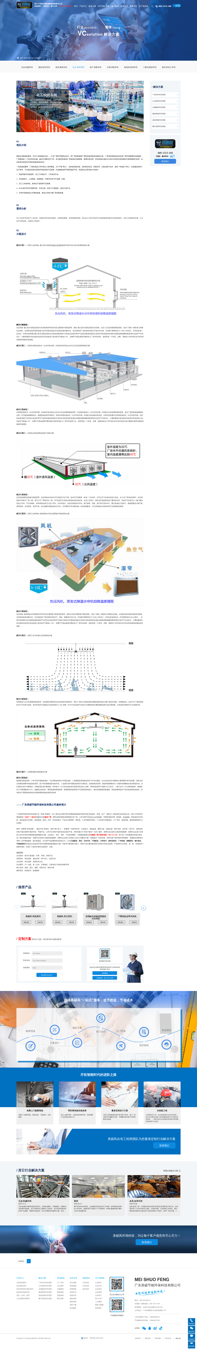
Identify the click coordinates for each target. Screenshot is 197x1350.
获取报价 (26, 922)
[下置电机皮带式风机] (33, 902)
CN (176, 6)
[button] (16, 907)
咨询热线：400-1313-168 (105, 978)
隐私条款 (148, 1338)
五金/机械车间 (27, 67)
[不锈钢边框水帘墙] (127, 902)
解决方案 (27, 58)
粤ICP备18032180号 (96, 1338)
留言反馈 (168, 1338)
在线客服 (105, 973)
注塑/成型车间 (113, 67)
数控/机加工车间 (168, 67)
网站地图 (158, 1338)
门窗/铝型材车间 (149, 67)
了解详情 (40, 922)
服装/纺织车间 (44, 67)
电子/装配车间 (95, 67)
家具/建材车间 (61, 67)
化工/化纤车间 (36, 58)
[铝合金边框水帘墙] (96, 902)
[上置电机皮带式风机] (64, 902)
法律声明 (137, 1338)
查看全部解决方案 (170, 1170)
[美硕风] (24, 5)
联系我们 (165, 161)
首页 (21, 58)
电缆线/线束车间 (130, 67)
